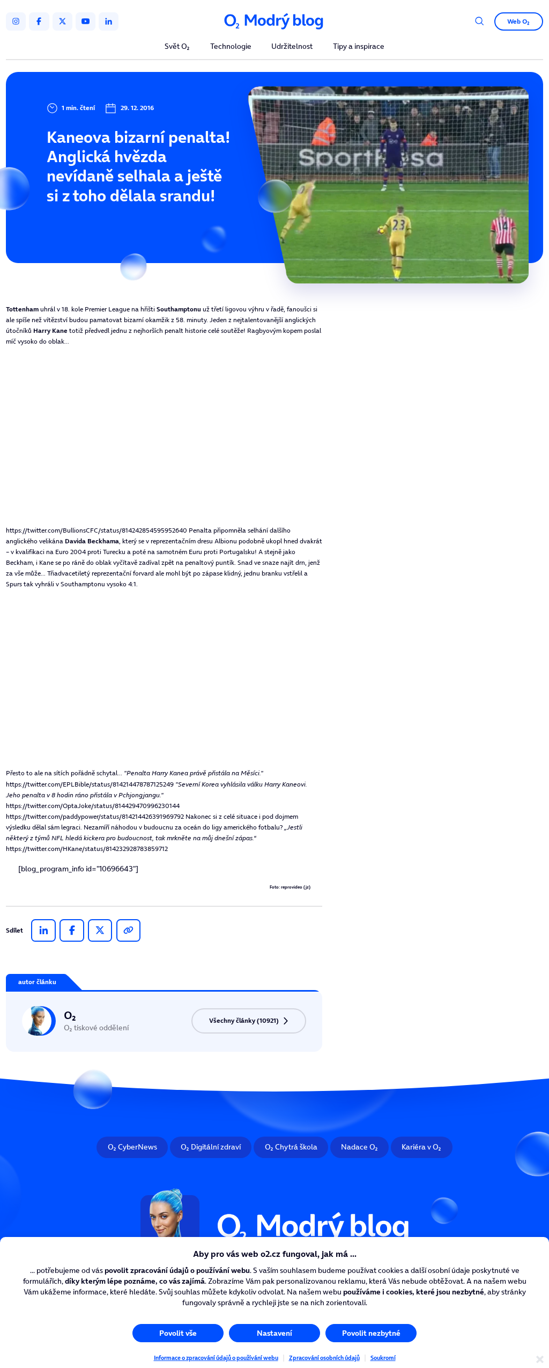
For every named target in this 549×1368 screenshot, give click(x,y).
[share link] (128, 930)
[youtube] (85, 21)
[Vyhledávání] (479, 21)
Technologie (230, 47)
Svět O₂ (177, 47)
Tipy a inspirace (358, 47)
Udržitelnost (292, 47)
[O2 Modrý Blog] (274, 21)
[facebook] (39, 21)
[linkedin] (108, 21)
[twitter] (62, 21)
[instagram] (16, 21)
